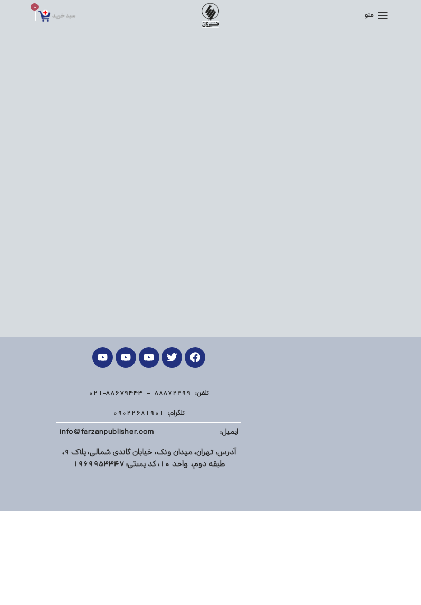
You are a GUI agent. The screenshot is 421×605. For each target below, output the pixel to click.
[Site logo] (210, 15)
